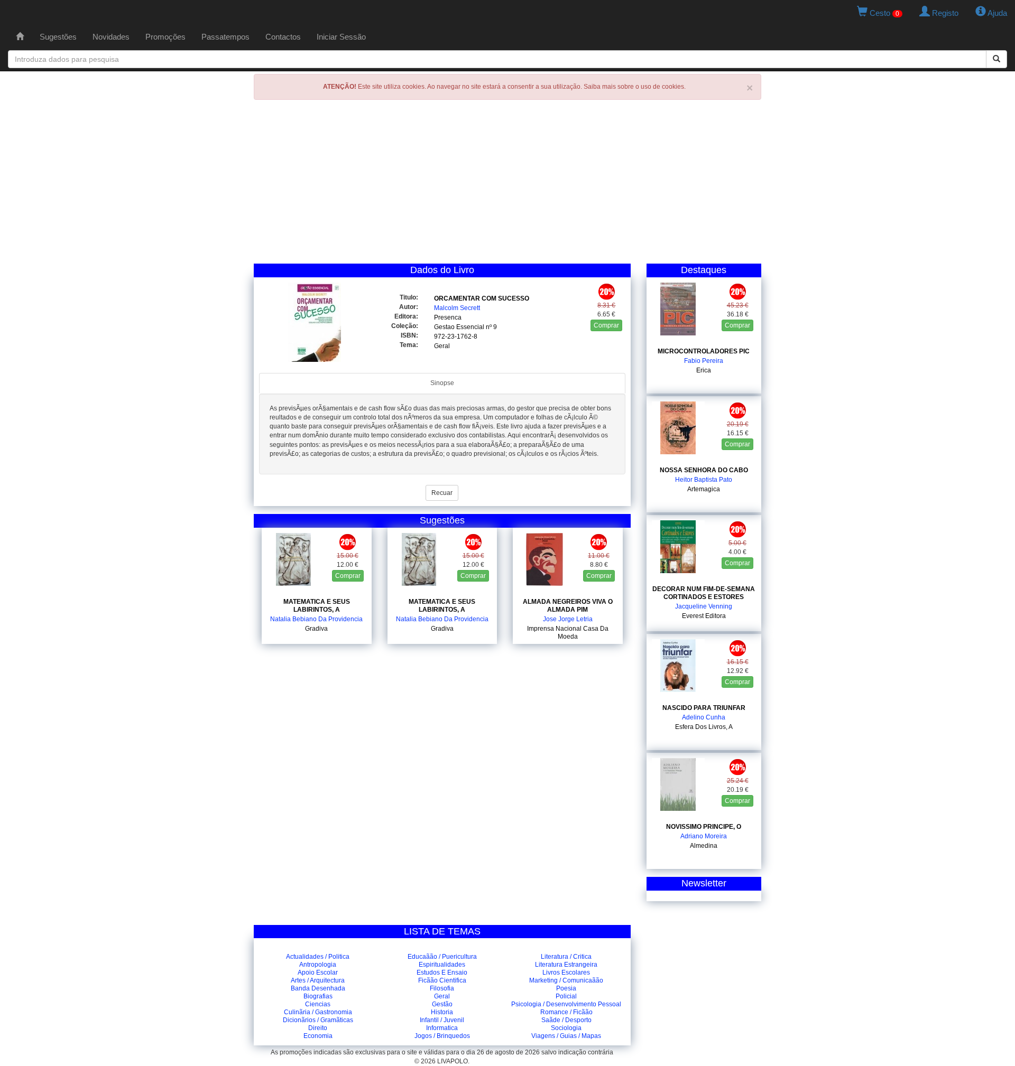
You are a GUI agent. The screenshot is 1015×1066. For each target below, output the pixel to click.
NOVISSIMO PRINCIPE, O (703, 826)
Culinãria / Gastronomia (318, 1012)
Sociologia (566, 1028)
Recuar (442, 493)
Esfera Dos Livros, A (704, 727)
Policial (566, 996)
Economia (318, 1036)
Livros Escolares (566, 972)
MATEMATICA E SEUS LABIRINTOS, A (316, 605)
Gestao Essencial (459, 327)
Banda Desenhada (318, 988)
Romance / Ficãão (566, 1012)
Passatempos (225, 36)
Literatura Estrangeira (566, 964)
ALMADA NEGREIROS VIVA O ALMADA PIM (568, 605)
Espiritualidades (442, 964)
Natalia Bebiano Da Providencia (316, 619)
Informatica (442, 1028)
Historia (442, 1012)
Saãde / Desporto (566, 1020)
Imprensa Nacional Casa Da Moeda (567, 632)
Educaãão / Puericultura (442, 956)
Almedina (703, 845)
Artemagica (703, 489)
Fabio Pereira (703, 360)
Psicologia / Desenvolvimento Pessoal (566, 1004)
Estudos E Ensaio (442, 972)
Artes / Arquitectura (318, 980)
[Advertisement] (507, 184)
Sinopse (442, 383)
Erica (703, 370)
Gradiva (316, 628)
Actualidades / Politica (317, 956)
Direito (317, 1028)
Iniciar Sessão (341, 36)
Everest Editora (704, 616)
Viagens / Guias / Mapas (566, 1036)
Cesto (883, 12)
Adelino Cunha (703, 717)
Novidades (111, 36)
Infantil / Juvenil (442, 1020)
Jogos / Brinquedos (442, 1036)
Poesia (566, 988)
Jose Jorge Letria (568, 619)
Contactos (283, 36)
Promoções (165, 36)
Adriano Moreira (703, 836)
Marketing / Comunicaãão (566, 980)
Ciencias (317, 1004)
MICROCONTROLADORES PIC (704, 351)
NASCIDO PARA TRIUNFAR (703, 708)
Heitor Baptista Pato (703, 479)
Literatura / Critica (566, 956)
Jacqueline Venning (703, 606)
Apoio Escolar (318, 972)
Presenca (448, 317)
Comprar (606, 325)
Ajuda (996, 12)
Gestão (442, 1004)
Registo (944, 12)
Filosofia (442, 988)
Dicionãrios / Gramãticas (318, 1020)
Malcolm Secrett (457, 308)
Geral (442, 346)
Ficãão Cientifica (442, 980)
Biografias (318, 996)
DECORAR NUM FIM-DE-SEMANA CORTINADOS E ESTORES (703, 593)
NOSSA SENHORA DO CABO (704, 470)
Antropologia (317, 964)
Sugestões (58, 36)
